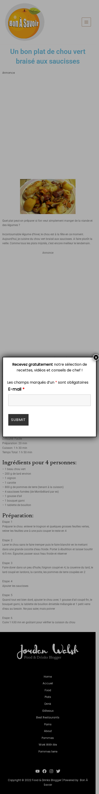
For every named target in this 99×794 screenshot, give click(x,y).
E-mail (16, 389)
